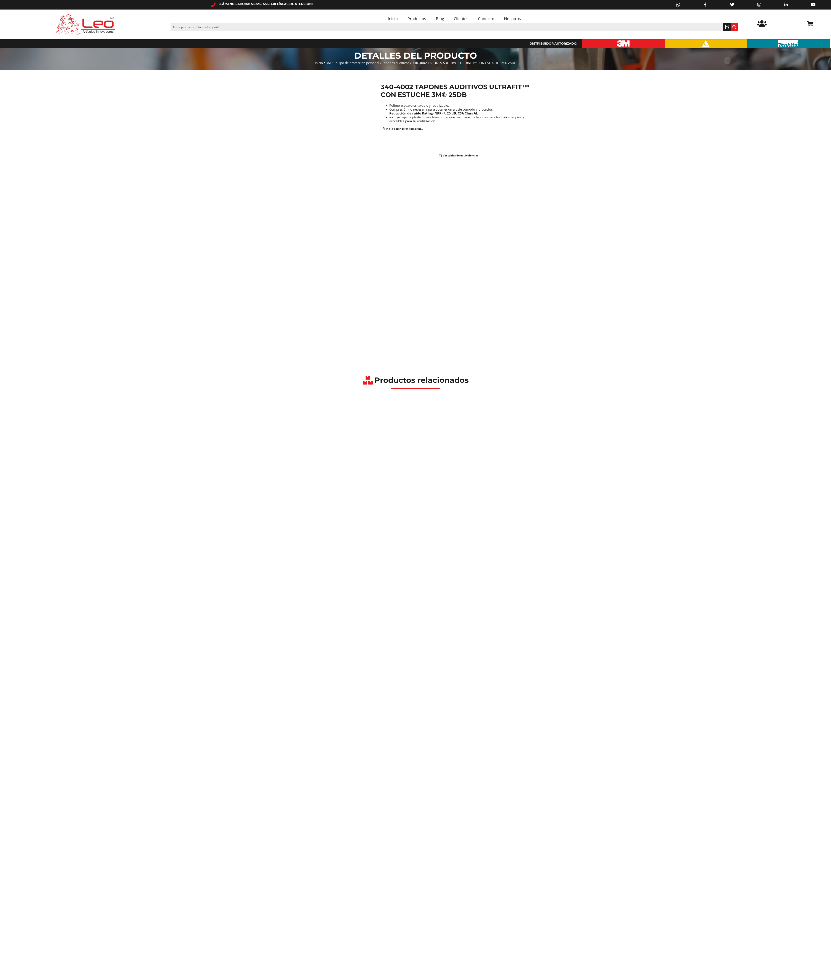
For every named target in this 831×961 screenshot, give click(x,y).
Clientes (461, 18)
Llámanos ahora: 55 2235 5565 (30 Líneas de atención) (266, 4)
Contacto (486, 18)
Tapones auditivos (395, 63)
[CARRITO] (810, 23)
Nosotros (512, 18)
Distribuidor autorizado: (553, 43)
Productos (416, 18)
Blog (440, 18)
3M (328, 63)
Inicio (393, 18)
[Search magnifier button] (734, 27)
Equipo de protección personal (356, 63)
